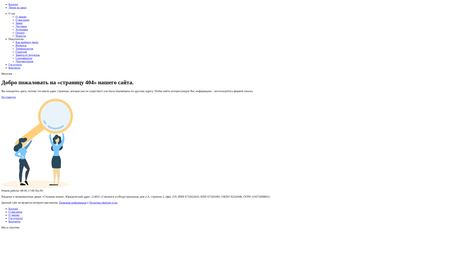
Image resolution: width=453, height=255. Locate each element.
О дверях (21, 16)
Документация (24, 61)
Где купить (15, 64)
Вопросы (21, 45)
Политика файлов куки (103, 202)
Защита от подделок (28, 54)
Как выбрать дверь (27, 42)
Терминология (24, 48)
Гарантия (21, 51)
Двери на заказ (17, 7)
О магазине (22, 19)
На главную (8, 97)
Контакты (14, 67)
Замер (19, 23)
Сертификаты (24, 58)
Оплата (20, 32)
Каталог (13, 4)
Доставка (21, 26)
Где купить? (15, 218)
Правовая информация (72, 202)
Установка (22, 29)
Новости (21, 35)
